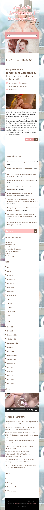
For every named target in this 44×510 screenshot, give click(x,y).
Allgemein (13, 86)
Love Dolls (8, 247)
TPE (8, 315)
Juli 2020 (10, 367)
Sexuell (9, 303)
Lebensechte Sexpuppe (13, 249)
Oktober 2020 (11, 359)
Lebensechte (11, 279)
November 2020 (12, 355)
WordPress (16, 503)
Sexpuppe (8, 242)
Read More (29, 139)
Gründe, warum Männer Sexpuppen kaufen (20, 162)
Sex (18, 86)
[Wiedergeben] (8, 410)
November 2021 (12, 335)
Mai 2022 (10, 331)
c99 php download (11, 460)
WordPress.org (11, 491)
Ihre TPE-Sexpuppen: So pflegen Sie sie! (19, 168)
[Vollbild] (36, 410)
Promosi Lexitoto (10, 422)
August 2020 (11, 363)
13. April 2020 (13, 83)
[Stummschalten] (32, 410)
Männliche (10, 283)
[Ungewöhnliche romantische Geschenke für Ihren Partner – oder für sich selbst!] (21, 95)
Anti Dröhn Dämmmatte (12, 433)
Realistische (11, 291)
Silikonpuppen (10, 245)
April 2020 (10, 379)
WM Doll (8, 254)
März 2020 (10, 383)
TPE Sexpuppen (10, 256)
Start (19, 506)
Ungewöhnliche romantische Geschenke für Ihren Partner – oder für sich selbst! (21, 74)
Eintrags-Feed (11, 483)
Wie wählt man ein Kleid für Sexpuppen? (20, 181)
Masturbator (11, 287)
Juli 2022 (10, 327)
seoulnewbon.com (11, 441)
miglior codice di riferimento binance (16, 452)
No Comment (13, 90)
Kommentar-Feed (12, 487)
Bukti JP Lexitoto (10, 465)
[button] (22, 402)
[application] (22, 402)
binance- (7, 446)
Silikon (9, 307)
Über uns (24, 506)
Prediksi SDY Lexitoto (11, 427)
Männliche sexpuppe (12, 251)
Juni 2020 (10, 371)
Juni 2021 (10, 347)
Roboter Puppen (12, 295)
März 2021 (10, 351)
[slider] (20, 409)
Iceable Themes (32, 503)
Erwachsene (11, 275)
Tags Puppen (23, 86)
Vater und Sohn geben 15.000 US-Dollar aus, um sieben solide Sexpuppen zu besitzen (21, 435)
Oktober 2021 (11, 339)
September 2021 (12, 343)
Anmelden (10, 479)
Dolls (9, 271)
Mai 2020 (10, 375)
